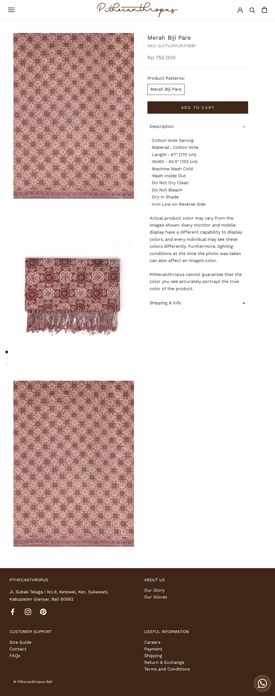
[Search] (252, 10)
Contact (17, 649)
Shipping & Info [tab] (165, 302)
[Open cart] (264, 10)
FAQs (14, 655)
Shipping (153, 655)
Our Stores (155, 597)
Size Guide (20, 642)
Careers (152, 642)
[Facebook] (12, 611)
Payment (153, 649)
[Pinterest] (43, 611)
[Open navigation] (11, 10)
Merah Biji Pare (166, 89)
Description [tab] (162, 126)
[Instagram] (28, 611)
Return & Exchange (164, 662)
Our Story (154, 590)
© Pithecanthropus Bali (32, 682)
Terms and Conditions (167, 669)
